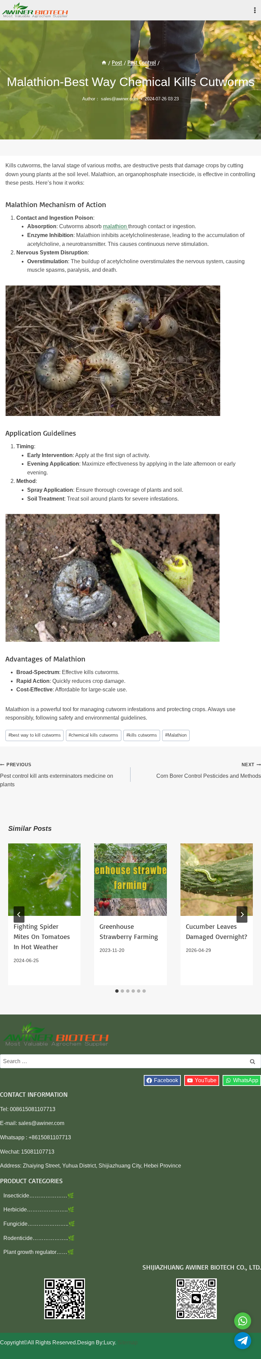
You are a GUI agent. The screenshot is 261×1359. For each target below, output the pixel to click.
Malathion (176, 735)
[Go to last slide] (19, 914)
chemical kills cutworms (93, 735)
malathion (115, 226)
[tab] (117, 991)
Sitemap (128, 1342)
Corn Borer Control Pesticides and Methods (208, 770)
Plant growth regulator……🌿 (38, 1252)
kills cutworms (141, 735)
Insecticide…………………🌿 (38, 1195)
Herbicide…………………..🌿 (38, 1209)
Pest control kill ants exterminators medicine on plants (56, 774)
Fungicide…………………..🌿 (39, 1224)
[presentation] (44, 879)
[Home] (104, 62)
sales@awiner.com (119, 98)
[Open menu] (254, 10)
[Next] (242, 914)
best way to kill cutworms (34, 735)
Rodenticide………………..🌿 (39, 1238)
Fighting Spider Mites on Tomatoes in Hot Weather (42, 936)
